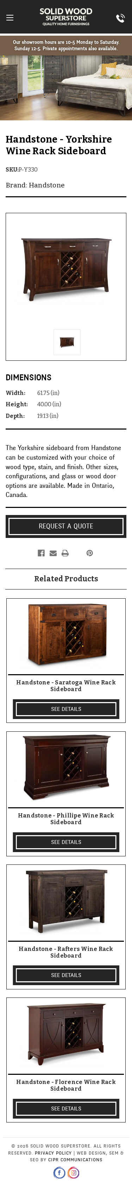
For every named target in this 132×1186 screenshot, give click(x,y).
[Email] (53, 553)
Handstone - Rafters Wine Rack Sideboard (66, 952)
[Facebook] (41, 553)
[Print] (65, 553)
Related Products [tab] (66, 578)
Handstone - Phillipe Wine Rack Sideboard (66, 819)
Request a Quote (66, 526)
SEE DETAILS (66, 709)
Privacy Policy (53, 1153)
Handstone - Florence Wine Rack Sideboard (66, 1085)
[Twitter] (77, 553)
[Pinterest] (89, 553)
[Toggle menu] (9, 17)
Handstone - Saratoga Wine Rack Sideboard (66, 686)
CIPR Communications (75, 1160)
